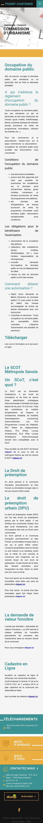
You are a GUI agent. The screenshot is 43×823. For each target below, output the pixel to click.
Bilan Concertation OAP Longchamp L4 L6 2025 (22, 726)
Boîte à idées (19, 757)
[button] (24, 768)
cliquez (19, 584)
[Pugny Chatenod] (17, 3)
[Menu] (39, 3)
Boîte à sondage (22, 743)
